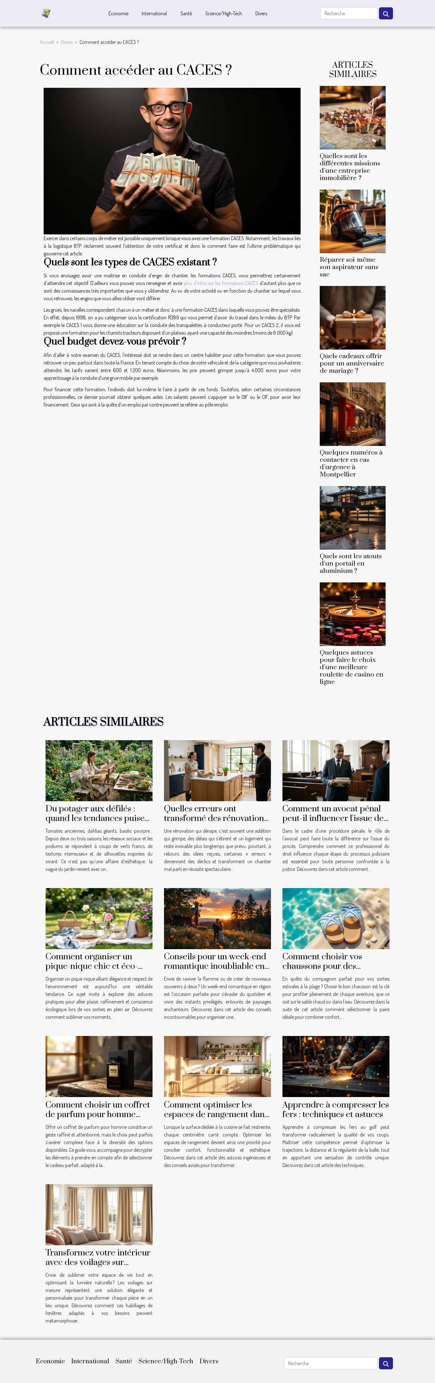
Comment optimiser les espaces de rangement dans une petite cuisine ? (216, 1114)
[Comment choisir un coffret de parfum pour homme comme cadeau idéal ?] (99, 1066)
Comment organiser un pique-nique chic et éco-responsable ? (92, 966)
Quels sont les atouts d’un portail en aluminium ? (351, 563)
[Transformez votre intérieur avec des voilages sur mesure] (99, 1214)
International (154, 13)
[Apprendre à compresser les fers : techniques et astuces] (335, 1066)
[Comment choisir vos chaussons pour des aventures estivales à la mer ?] (335, 918)
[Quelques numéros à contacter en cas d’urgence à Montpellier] (353, 413)
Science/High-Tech (223, 13)
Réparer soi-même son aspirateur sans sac (349, 267)
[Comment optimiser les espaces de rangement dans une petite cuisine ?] (217, 1066)
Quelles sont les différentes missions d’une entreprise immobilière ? (350, 167)
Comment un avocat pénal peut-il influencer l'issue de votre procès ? (333, 818)
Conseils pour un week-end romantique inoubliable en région (215, 966)
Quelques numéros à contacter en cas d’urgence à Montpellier (351, 463)
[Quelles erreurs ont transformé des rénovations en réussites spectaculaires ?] (217, 770)
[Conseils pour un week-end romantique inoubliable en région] (217, 918)
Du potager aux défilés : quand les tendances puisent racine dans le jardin (99, 818)
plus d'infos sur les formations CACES (221, 283)
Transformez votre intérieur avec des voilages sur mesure (98, 1262)
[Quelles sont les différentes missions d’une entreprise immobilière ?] (353, 117)
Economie (118, 13)
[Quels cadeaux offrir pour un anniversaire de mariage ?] (353, 317)
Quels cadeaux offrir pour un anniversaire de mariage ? (352, 363)
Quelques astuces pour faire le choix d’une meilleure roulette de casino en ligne (351, 667)
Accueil (47, 42)
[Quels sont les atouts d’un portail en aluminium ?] (353, 517)
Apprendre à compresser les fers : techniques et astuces (335, 1110)
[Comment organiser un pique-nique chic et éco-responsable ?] (99, 918)
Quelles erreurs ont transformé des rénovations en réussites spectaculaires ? (217, 818)
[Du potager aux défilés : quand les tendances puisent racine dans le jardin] (99, 770)
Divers (261, 13)
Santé (186, 13)
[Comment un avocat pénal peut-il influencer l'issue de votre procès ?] (335, 770)
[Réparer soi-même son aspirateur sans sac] (353, 221)
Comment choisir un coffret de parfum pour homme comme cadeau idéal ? (98, 1114)
